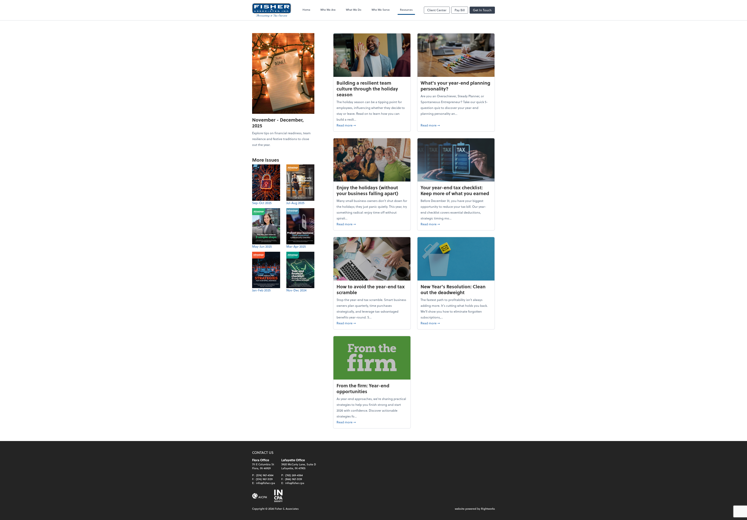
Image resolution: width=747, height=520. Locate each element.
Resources (406, 10)
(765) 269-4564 (294, 475)
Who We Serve (381, 10)
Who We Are (328, 10)
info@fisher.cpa (265, 483)
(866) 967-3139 (293, 479)
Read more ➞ (372, 125)
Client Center (436, 10)
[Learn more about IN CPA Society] (278, 496)
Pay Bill (460, 10)
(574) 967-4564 (265, 475)
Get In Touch (482, 10)
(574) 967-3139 (264, 479)
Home (306, 10)
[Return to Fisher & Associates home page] (271, 10)
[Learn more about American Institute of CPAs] (259, 496)
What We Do (353, 10)
